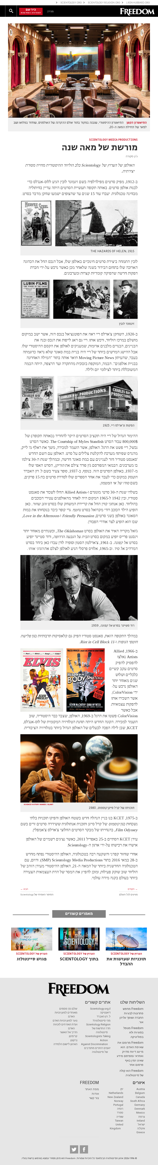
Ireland (141, 1120)
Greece (140, 1132)
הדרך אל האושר (68, 1032)
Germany (139, 1104)
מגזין (50, 11)
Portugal (118, 1104)
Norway (118, 1100)
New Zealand (115, 1097)
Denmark (140, 1108)
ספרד (120, 1112)
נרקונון (73, 1040)
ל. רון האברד (103, 1016)
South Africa (137, 1100)
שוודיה (119, 1116)
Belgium (140, 1092)
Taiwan (119, 1120)
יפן (121, 1089)
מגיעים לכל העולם (128, 894)
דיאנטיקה (105, 1012)
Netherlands (116, 1092)
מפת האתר (92, 1089)
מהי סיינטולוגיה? (101, 1020)
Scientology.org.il (100, 1008)
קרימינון (73, 1036)
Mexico (140, 1112)
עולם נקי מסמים (68, 1008)
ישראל (141, 1124)
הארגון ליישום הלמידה (65, 1044)
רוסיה (120, 1108)
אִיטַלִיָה (141, 1128)
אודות (95, 1093)
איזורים (139, 1082)
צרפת (141, 1116)
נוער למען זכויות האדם (65, 1020)
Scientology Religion (98, 1024)
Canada (140, 1097)
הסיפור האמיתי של (36, 894)
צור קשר (94, 1098)
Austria (140, 1089)
